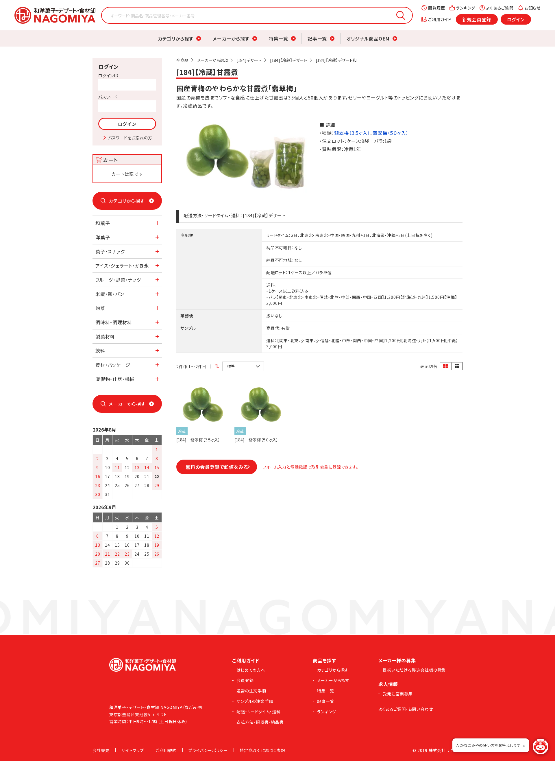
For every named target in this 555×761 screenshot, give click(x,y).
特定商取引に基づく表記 (262, 750)
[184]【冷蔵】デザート (288, 60)
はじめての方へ (250, 670)
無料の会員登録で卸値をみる (217, 466)
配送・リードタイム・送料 (258, 711)
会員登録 (245, 680)
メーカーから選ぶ (212, 60)
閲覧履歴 (436, 8)
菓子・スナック (110, 251)
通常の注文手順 (251, 691)
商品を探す (324, 660)
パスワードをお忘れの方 (130, 138)
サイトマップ (132, 750)
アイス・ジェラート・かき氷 (122, 265)
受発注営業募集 (398, 693)
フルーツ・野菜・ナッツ (118, 279)
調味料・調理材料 (113, 322)
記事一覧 (317, 38)
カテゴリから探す (175, 38)
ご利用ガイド (440, 19)
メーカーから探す (231, 38)
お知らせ (533, 8)
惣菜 (100, 308)
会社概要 (101, 750)
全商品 (182, 60)
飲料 (100, 350)
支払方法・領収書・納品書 (260, 722)
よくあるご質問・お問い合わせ (405, 709)
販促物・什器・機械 (114, 378)
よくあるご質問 (500, 8)
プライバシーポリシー (208, 750)
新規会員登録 (476, 19)
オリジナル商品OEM (368, 38)
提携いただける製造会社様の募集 (414, 670)
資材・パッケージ (112, 364)
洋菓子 (102, 237)
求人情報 (388, 684)
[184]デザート (248, 60)
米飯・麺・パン (109, 293)
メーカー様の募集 (397, 660)
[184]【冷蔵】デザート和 (336, 60)
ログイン (516, 19)
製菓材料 (105, 336)
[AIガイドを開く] (540, 746)
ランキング (465, 8)
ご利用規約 (166, 750)
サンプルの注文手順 (254, 701)
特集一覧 (278, 38)
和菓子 (102, 223)
